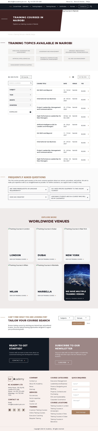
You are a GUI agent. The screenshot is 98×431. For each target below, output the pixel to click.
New (10, 6)
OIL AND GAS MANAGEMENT (76, 58)
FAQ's (88, 2)
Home (10, 34)
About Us (69, 2)
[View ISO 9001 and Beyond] (63, 91)
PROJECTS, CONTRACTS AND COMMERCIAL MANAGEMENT (49, 58)
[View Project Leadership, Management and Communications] (63, 108)
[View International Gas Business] (63, 99)
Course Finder (17, 6)
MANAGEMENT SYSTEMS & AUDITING (21, 65)
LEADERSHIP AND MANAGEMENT (49, 51)
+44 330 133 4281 (36, 2)
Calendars (25, 6)
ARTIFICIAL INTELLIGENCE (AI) (21, 58)
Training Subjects (37, 6)
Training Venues (51, 6)
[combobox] (84, 77)
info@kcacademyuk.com (18, 2)
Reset (88, 323)
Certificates (62, 6)
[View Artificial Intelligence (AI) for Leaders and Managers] (63, 125)
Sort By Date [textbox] (83, 77)
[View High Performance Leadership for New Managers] (63, 116)
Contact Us (83, 6)
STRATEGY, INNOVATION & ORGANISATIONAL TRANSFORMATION (77, 51)
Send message (80, 412)
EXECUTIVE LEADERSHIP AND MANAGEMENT (21, 51)
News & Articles (79, 2)
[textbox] (66, 318)
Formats (72, 6)
